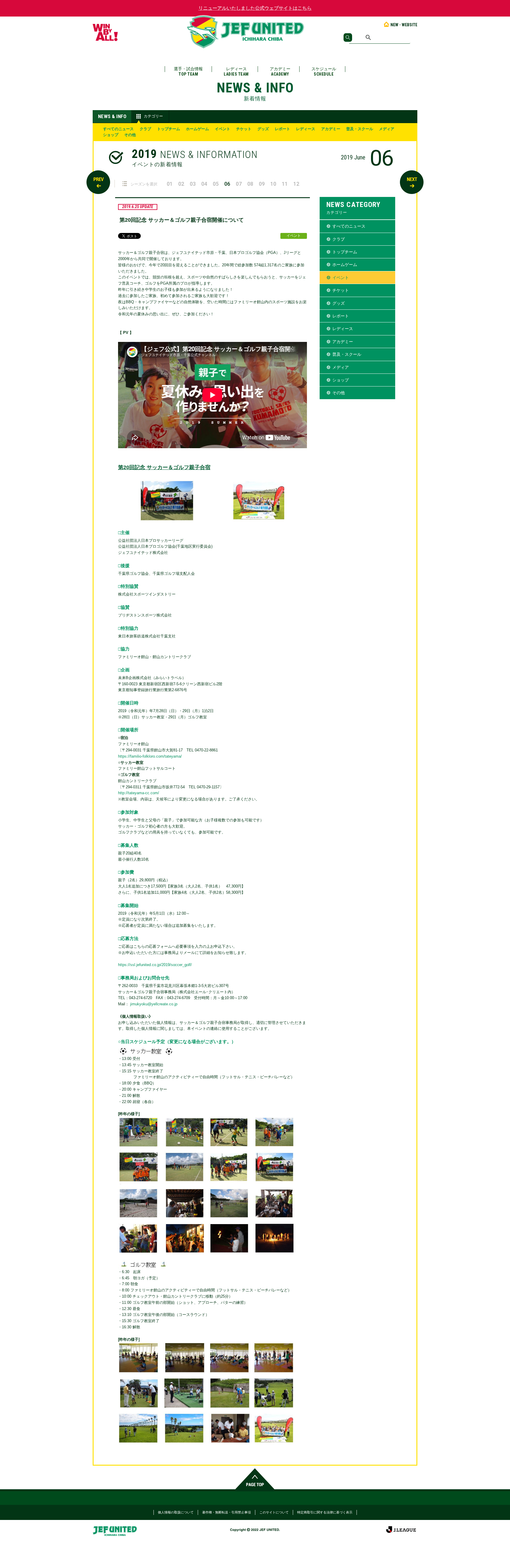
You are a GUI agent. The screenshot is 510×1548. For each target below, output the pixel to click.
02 (181, 184)
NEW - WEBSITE (403, 24)
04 (204, 184)
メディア (386, 129)
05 (216, 184)
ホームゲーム (197, 129)
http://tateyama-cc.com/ (138, 793)
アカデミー (280, 71)
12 (296, 184)
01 (170, 184)
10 (273, 184)
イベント (222, 129)
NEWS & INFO (112, 116)
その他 (130, 135)
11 (285, 184)
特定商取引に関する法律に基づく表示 (324, 1512)
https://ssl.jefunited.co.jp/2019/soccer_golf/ (155, 965)
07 (239, 184)
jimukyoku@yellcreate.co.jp (153, 1004)
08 (250, 184)
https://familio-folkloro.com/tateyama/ (150, 756)
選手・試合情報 (188, 71)
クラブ (145, 129)
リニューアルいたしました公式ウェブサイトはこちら (255, 8)
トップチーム (168, 129)
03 (193, 184)
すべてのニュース (118, 129)
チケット (243, 129)
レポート (282, 129)
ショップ (110, 135)
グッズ (263, 129)
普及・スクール (359, 129)
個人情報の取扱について (176, 1512)
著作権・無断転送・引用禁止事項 (226, 1512)
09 (262, 184)
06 (227, 184)
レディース (236, 71)
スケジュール (323, 71)
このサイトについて (274, 1512)
